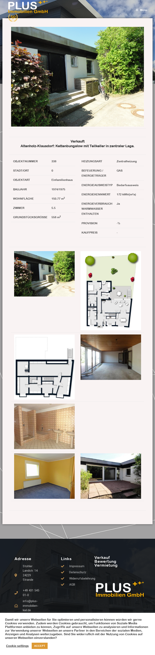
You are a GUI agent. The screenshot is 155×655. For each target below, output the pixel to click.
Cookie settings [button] (17, 646)
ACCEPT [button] (39, 645)
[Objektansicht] (44, 273)
